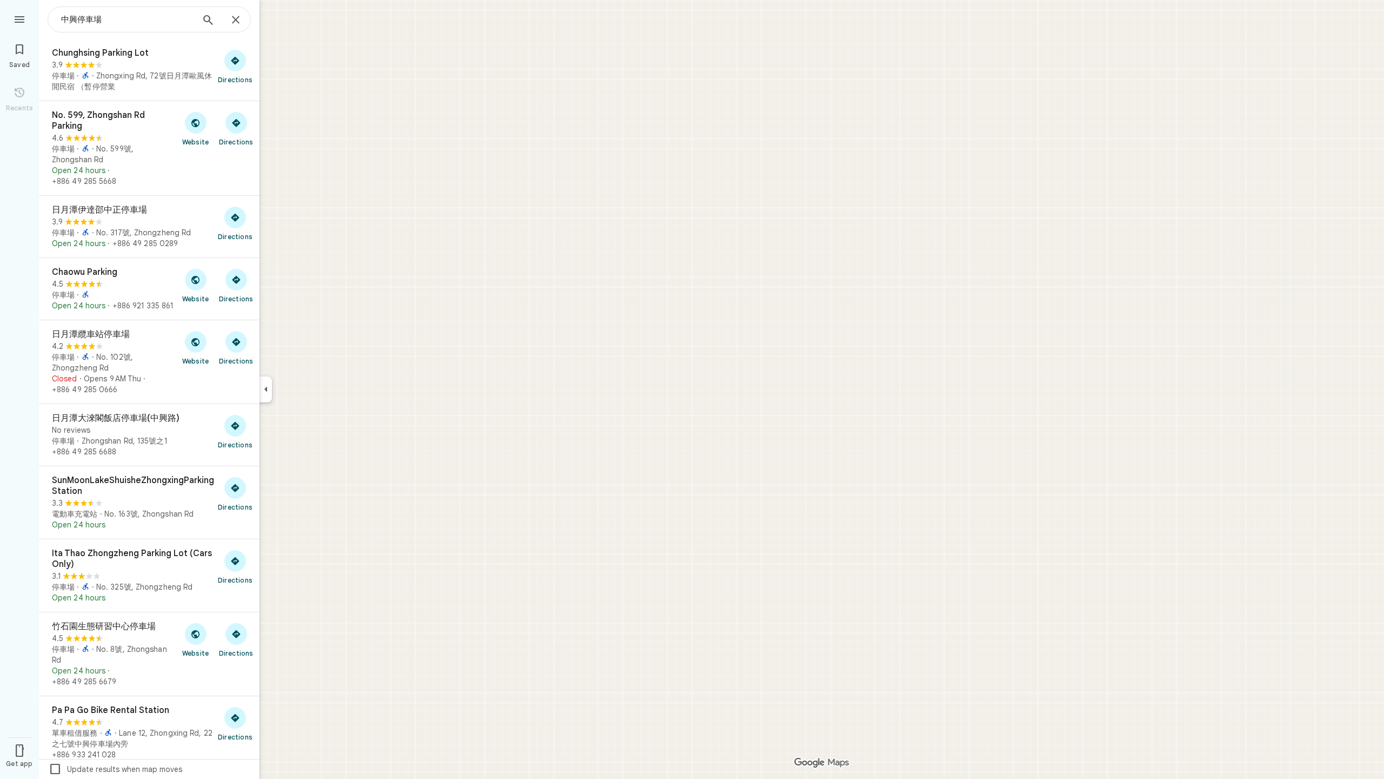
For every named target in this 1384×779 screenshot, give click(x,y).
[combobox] (127, 19)
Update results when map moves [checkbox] (115, 769)
